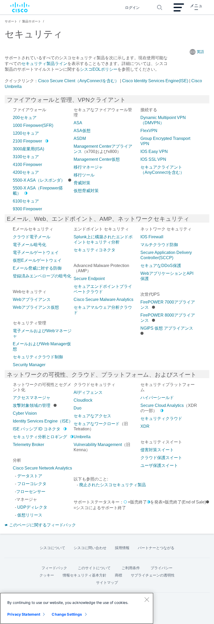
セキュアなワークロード (97, 423)
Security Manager (29, 364)
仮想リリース (29, 515)
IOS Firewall (151, 237)
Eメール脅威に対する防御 (37, 268)
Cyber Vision (25, 413)
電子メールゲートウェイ (36, 252)
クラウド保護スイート (161, 457)
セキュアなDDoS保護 (160, 265)
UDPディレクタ (32, 507)
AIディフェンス (88, 392)
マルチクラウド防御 (159, 244)
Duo (77, 408)
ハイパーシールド (157, 397)
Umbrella (82, 437)
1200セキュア (26, 133)
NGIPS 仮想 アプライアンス (166, 328)
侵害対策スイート (157, 450)
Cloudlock (83, 400)
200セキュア (25, 117)
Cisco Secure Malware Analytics (103, 299)
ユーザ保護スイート (159, 465)
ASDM (80, 138)
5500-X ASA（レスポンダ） (39, 180)
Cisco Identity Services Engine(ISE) (155, 81)
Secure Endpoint (89, 278)
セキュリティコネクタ (94, 250)
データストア (29, 476)
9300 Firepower (27, 209)
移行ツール (84, 175)
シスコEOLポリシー (98, 69)
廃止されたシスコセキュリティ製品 (112, 485)
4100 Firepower (27, 164)
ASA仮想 (82, 130)
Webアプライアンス (32, 299)
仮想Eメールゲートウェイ (37, 260)
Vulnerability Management (98, 444)
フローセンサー (30, 491)
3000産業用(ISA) (28, 149)
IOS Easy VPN (154, 151)
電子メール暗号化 (29, 244)
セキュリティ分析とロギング (40, 437)
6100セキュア (26, 201)
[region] (76, 608)
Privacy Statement (23, 614)
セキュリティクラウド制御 (38, 357)
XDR (145, 426)
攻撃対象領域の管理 (31, 405)
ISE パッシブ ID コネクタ (36, 429)
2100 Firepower (27, 141)
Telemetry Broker (28, 444)
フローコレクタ (31, 484)
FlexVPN (148, 130)
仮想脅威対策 (86, 190)
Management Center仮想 (97, 159)
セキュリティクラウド (161, 418)
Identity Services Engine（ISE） (43, 421)
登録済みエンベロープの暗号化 (42, 276)
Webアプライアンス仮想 (36, 307)
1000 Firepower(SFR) (33, 125)
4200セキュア (26, 172)
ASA (78, 123)
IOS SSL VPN (153, 159)
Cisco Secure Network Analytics (42, 468)
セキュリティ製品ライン (44, 63)
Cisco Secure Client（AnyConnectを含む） (78, 81)
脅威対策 (82, 183)
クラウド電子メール (31, 237)
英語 (200, 52)
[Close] (146, 599)
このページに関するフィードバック (42, 525)
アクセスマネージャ (31, 397)
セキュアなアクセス (92, 416)
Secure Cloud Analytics (162, 405)
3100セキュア (26, 156)
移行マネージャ (88, 167)
